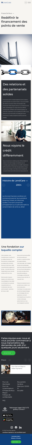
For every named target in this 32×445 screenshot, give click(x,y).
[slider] (9, 323)
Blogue (4, 393)
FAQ (3, 400)
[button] (25, 360)
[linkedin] (20, 427)
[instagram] (12, 427)
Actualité (20, 390)
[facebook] (16, 427)
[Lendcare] (6, 2)
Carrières (20, 384)
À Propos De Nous (8, 390)
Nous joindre (21, 382)
